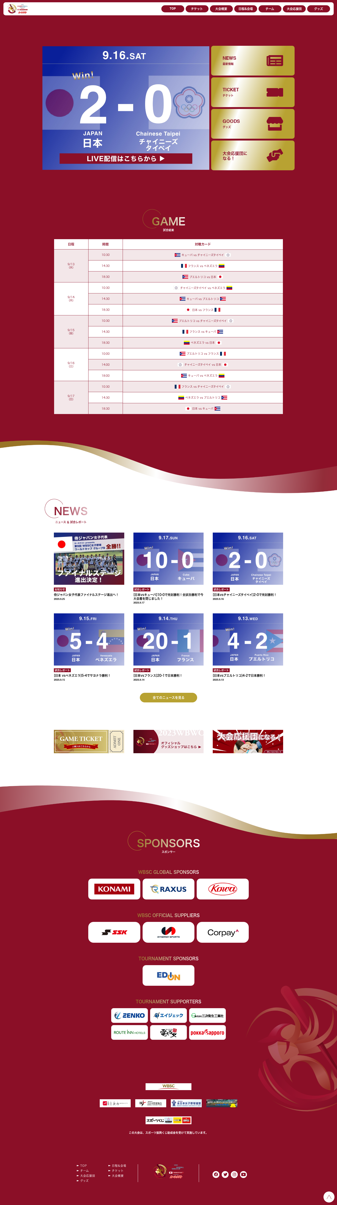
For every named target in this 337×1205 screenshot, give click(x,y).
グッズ (318, 8)
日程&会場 (245, 8)
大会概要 (221, 8)
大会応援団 (294, 8)
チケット (197, 8)
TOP (173, 8)
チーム (269, 8)
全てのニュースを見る (169, 697)
